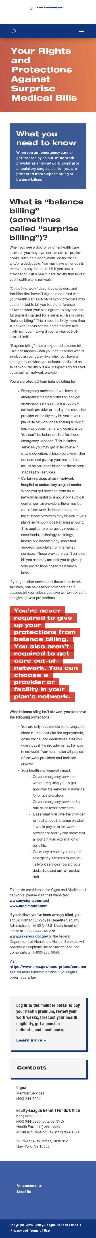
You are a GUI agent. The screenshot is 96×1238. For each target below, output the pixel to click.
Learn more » (31, 1040)
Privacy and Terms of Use (30, 1231)
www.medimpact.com (28, 906)
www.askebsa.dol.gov (29, 936)
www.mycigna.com (26, 901)
